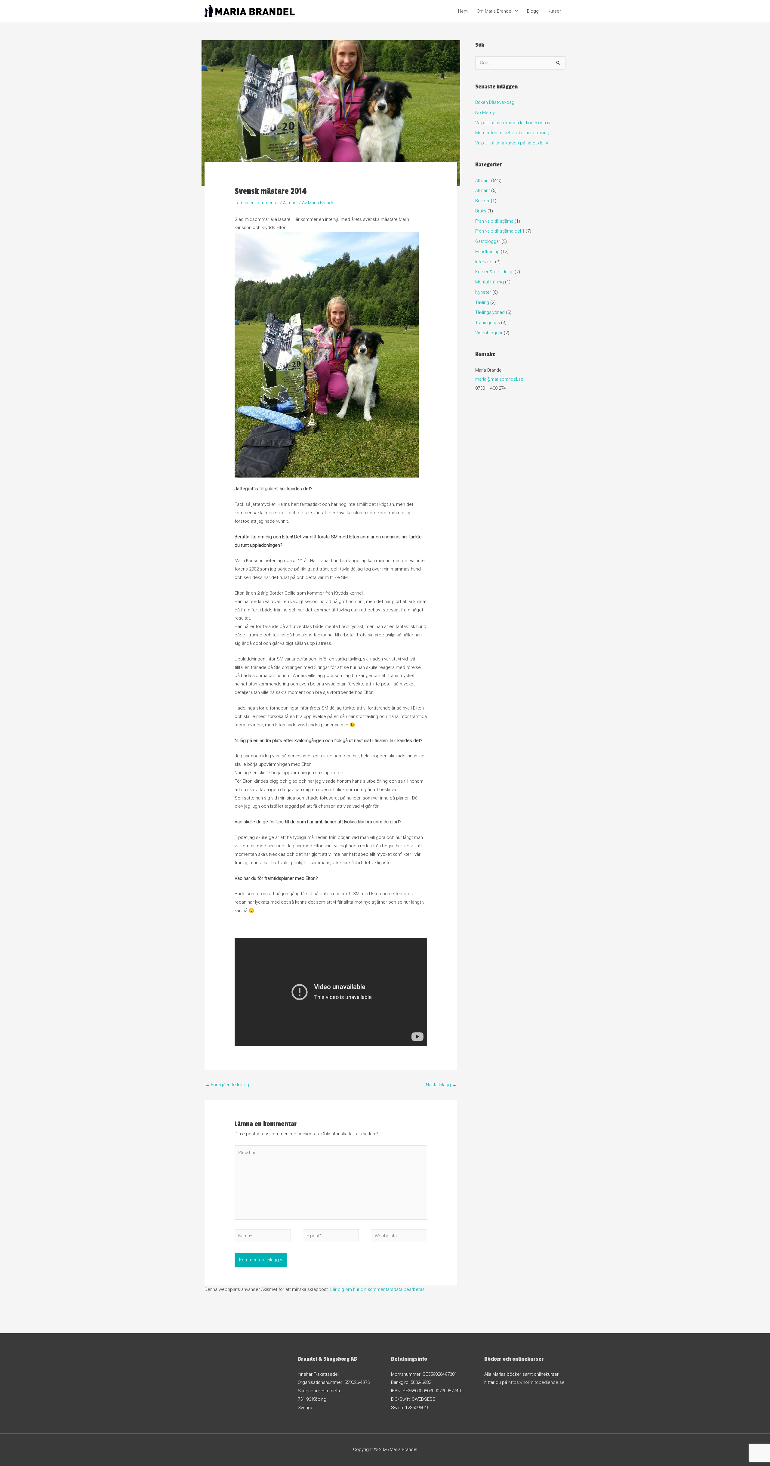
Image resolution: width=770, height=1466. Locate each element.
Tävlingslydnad (490, 312)
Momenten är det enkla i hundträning (512, 132)
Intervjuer (484, 261)
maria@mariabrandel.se (499, 379)
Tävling (482, 302)
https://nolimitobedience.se (536, 1382)
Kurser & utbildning (494, 271)
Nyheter (483, 292)
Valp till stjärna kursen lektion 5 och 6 (512, 122)
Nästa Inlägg (441, 1084)
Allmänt (290, 203)
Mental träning (489, 282)
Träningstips (487, 322)
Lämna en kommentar (257, 203)
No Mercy (485, 112)
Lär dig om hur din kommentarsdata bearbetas (377, 1289)
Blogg (533, 11)
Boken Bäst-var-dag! (495, 102)
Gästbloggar (487, 241)
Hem (463, 11)
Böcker (482, 200)
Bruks (480, 211)
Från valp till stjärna (494, 221)
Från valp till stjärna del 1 (500, 231)
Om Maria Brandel (494, 11)
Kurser (554, 11)
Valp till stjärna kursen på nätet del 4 (511, 143)
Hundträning (487, 251)
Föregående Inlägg (227, 1084)
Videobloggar (489, 333)
